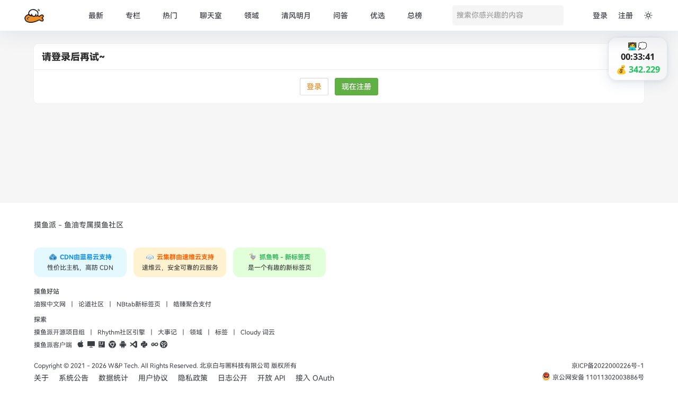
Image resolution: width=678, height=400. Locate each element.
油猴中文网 (50, 304)
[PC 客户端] (91, 345)
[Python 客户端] (144, 345)
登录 (600, 15)
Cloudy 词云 (257, 332)
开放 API (271, 378)
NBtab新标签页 (138, 304)
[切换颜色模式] (648, 15)
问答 (340, 15)
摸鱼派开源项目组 (59, 332)
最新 (95, 15)
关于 (41, 378)
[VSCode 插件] (133, 345)
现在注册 (356, 86)
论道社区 (91, 304)
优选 (377, 15)
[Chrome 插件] (112, 345)
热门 (170, 15)
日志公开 (232, 378)
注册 (625, 15)
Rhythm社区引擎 (121, 332)
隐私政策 (193, 378)
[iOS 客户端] (80, 345)
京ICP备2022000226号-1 (608, 365)
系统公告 (73, 378)
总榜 (414, 15)
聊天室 (211, 15)
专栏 (133, 15)
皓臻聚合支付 (192, 304)
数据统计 (113, 378)
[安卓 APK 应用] (123, 345)
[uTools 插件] (163, 345)
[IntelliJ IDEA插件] (101, 345)
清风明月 (296, 15)
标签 (221, 332)
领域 (251, 15)
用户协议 (153, 378)
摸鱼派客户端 (53, 345)
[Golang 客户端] (154, 345)
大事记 (167, 332)
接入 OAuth (315, 378)
